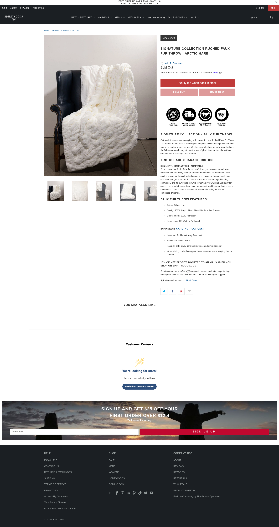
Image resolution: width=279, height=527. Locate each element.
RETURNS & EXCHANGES (58, 472)
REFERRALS (38, 8)
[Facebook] (117, 493)
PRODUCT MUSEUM (184, 490)
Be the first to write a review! (139, 386)
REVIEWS (178, 466)
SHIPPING (49, 478)
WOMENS (114, 472)
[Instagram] (122, 493)
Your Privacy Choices (55, 502)
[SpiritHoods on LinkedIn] (128, 493)
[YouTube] (151, 493)
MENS (112, 466)
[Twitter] (145, 493)
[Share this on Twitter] (163, 291)
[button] (83, 17)
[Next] (154, 105)
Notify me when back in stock (198, 83)
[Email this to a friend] (189, 291)
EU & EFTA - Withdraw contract (60, 508)
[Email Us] (111, 493)
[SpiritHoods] (13, 17)
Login (262, 8)
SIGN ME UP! (204, 431)
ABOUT (13, 8)
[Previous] (46, 105)
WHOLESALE (180, 484)
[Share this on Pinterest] (181, 291)
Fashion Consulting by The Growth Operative (196, 496)
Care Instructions (189, 228)
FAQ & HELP (50, 460)
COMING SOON (117, 484)
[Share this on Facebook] (172, 291)
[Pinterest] (134, 493)
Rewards (25, 8)
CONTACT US (51, 466)
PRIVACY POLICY (53, 490)
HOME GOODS (117, 478)
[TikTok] (140, 493)
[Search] (272, 17)
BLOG (4, 8)
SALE (111, 460)
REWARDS (179, 472)
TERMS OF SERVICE (55, 484)
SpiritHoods (58, 519)
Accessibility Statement (56, 496)
